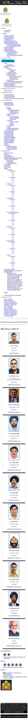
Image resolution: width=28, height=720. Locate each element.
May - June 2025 (8, 307)
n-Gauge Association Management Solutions (17, 716)
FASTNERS (10, 198)
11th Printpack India (8, 134)
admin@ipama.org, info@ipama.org (13, 672)
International (13, 69)
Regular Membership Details (13, 46)
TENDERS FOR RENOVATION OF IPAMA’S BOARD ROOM (13, 158)
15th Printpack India (8, 105)
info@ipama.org (11, 3)
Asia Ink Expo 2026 (8, 94)
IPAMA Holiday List (9, 156)
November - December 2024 (10, 310)
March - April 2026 (8, 300)
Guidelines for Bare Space (13, 128)
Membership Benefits (9, 38)
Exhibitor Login (13, 111)
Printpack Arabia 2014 (9, 139)
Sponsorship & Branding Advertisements (13, 86)
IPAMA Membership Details (10, 43)
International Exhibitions (9, 137)
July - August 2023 (8, 316)
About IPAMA (7, 30)
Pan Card (6, 154)
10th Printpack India (8, 136)
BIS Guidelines (7, 164)
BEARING (9, 169)
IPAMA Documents (8, 152)
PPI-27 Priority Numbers (15, 76)
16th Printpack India (8, 103)
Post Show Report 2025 (9, 85)
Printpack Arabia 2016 (9, 138)
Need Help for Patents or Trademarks (12, 295)
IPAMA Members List (9, 49)
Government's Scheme (9, 269)
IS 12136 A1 (7, 165)
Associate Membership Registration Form (12, 53)
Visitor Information (14, 116)
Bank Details (10, 160)
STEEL (9, 255)
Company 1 (12, 171)
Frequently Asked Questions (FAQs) (12, 82)
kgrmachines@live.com (14, 615)
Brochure (9, 68)
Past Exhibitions (7, 100)
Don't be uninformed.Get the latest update (12, 667)
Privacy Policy (10, 80)
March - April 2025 (8, 308)
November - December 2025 (10, 303)
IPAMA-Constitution (9, 47)
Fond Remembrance (8, 36)
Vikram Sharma (4, 2)
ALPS (11, 123)
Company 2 (12, 177)
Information (6, 150)
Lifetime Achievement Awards (11, 42)
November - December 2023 (10, 313)
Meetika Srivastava (25, 2)
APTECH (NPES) (14, 121)
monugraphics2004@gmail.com (14, 586)
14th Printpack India (8, 130)
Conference (9, 120)
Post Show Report (11, 114)
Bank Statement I (14, 77)
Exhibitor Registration (12, 73)
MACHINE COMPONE (13, 212)
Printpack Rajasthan (8, 142)
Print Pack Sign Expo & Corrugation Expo (14, 98)
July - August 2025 (8, 305)
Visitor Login (13, 119)
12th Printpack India (8, 133)
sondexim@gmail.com (14, 500)
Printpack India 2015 (12, 149)
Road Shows (7, 145)
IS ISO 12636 (7, 167)
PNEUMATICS (11, 240)
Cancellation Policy (11, 72)
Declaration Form (8, 39)
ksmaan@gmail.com (14, 353)
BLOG (6, 292)
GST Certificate (7, 155)
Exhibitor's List (10, 125)
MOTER (9, 226)
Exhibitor (6, 67)
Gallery (6, 143)
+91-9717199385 (8, 675)
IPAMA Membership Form (10, 51)
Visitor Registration (14, 118)
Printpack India (10, 162)
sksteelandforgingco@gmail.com (14, 645)
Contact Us (6, 31)
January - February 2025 (9, 309)
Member (4, 33)
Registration (10, 64)
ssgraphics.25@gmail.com (14, 384)
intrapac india (6, 58)
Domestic (12, 71)
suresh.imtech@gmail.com (14, 412)
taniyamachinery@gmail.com (14, 469)
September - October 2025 (10, 304)
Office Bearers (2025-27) (10, 40)
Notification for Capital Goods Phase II (13, 270)
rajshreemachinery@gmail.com (14, 529)
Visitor (8, 115)
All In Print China (8, 90)
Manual (9, 107)
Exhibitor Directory (14, 112)
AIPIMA (12, 124)
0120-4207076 (7, 674)
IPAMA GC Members (9, 35)
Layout (8, 127)
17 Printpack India (8, 60)
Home (3, 28)
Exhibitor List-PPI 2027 (9, 66)
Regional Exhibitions (9, 141)
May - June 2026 (8, 299)
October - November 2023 (10, 314)
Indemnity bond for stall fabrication (15, 81)
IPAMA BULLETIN (6, 297)
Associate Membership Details (14, 44)
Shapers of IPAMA (8, 48)
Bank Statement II (14, 79)
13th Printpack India (8, 132)
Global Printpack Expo (9, 95)
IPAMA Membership (12, 163)
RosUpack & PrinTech (9, 97)
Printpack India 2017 (12, 146)
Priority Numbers (11, 75)
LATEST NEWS (8, 271)
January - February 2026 (9, 301)
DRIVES (9, 184)
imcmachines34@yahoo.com (14, 557)
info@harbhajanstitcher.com (14, 441)
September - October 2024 (10, 312)
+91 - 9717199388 (19, 2)
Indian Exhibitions (8, 102)
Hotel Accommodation (9, 84)
